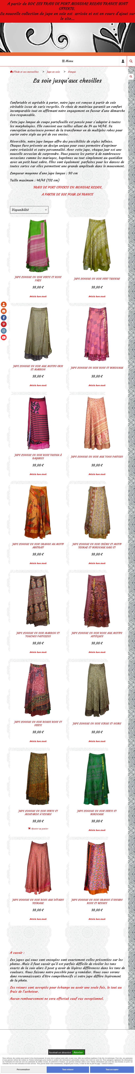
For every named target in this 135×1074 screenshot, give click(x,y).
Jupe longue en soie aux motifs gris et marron (38, 367)
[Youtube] (4, 337)
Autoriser (78, 1052)
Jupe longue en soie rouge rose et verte (38, 723)
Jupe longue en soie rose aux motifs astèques (97, 634)
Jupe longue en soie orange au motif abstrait (38, 545)
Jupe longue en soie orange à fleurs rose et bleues (96, 901)
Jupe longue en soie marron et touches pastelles (38, 634)
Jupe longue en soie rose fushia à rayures (38, 456)
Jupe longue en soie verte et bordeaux (97, 812)
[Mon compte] (4, 304)
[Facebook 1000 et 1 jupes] (4, 318)
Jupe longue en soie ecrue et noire (97, 723)
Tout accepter (112, 1069)
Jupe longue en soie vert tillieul (97, 278)
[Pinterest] (4, 324)
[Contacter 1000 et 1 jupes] (4, 311)
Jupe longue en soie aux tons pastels (97, 456)
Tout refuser (68, 1069)
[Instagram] (4, 331)
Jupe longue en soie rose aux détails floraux (38, 901)
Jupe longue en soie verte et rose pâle (38, 278)
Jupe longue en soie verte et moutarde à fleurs (38, 812)
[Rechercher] (131, 61)
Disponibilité (20, 210)
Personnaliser (23, 1069)
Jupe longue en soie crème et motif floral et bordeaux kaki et (97, 545)
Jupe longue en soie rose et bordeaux (97, 367)
